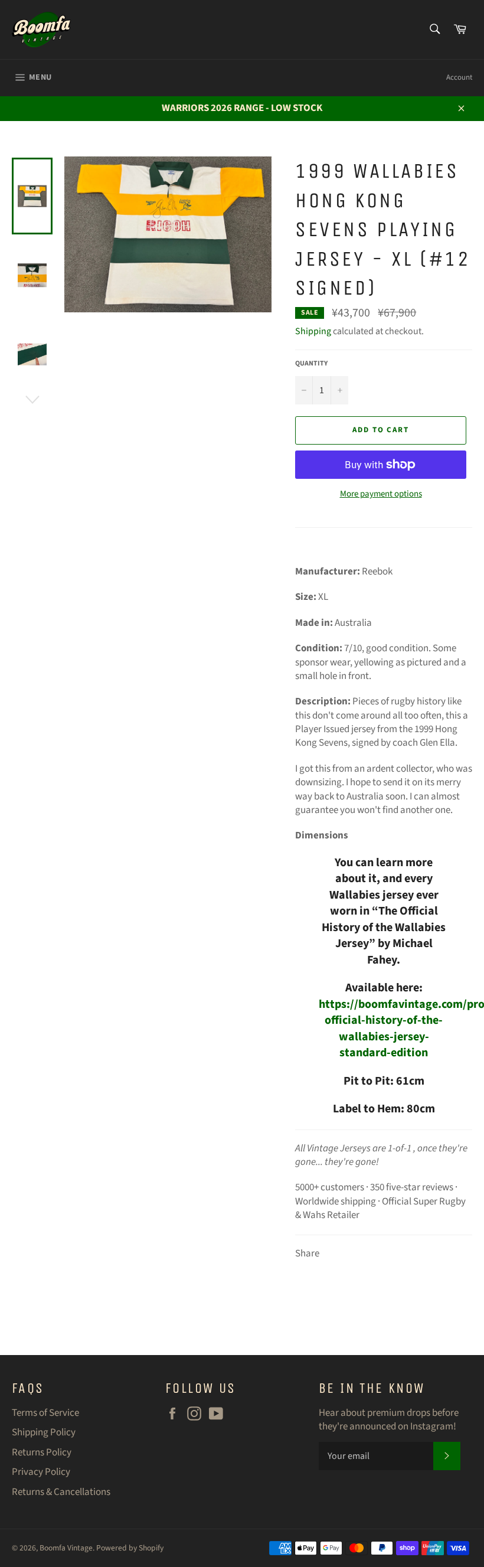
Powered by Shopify (129, 1547)
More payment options (381, 494)
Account (459, 77)
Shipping (313, 331)
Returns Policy (41, 1452)
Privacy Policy (41, 1472)
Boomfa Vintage (66, 1547)
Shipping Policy (44, 1432)
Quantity (311, 363)
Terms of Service (45, 1413)
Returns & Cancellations (61, 1492)
